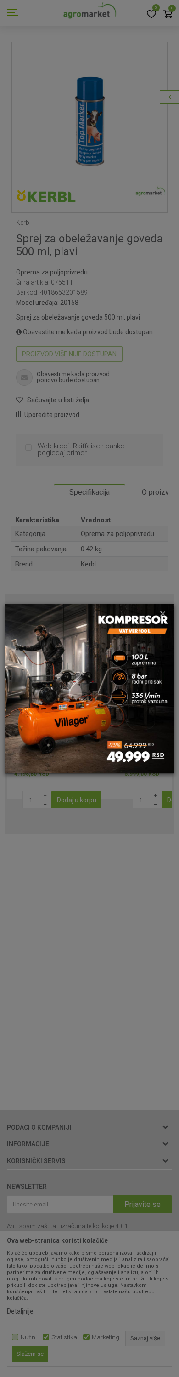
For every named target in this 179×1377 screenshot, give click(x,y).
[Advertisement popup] (89, 687)
